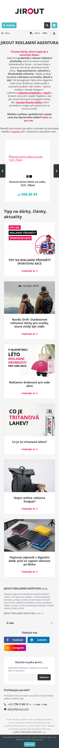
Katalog (11, 25)
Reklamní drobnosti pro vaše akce (29, 384)
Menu (7, 33)
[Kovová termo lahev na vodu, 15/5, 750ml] (27, 156)
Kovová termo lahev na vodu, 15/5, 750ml (27, 183)
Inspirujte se (28, 271)
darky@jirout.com (18, 709)
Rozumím (29, 744)
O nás (10, 623)
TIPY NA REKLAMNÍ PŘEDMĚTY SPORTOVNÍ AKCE (29, 261)
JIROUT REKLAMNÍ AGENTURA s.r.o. (22, 613)
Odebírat (44, 677)
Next (56, 171)
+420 (18, 704)
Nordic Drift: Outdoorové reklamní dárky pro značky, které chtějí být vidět (29, 323)
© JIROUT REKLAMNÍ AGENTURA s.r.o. (29, 732)
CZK (45, 33)
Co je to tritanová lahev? (29, 442)
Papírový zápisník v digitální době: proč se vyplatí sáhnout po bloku (29, 561)
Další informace (37, 739)
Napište (15, 131)
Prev (3, 171)
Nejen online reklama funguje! (29, 499)
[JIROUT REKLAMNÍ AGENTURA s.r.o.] (29, 11)
